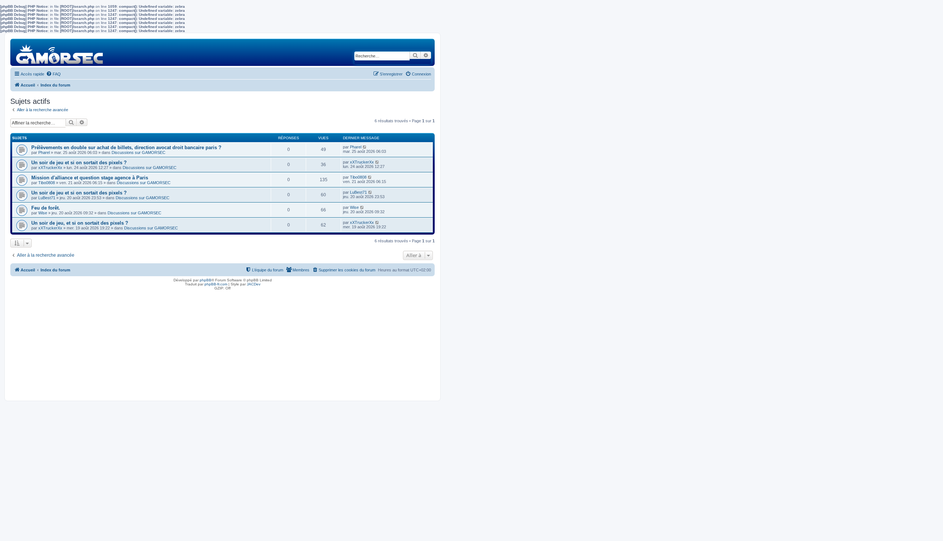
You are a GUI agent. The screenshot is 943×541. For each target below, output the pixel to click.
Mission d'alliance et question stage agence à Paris (89, 177)
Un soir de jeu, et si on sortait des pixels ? (79, 223)
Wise (42, 213)
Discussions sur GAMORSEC (138, 152)
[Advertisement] (222, 343)
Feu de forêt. (45, 208)
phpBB (205, 280)
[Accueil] (60, 52)
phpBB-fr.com (215, 284)
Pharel (44, 152)
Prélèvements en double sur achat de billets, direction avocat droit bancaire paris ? (126, 147)
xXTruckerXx (50, 167)
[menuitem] (53, 74)
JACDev (253, 284)
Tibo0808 (46, 182)
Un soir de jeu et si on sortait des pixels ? (79, 162)
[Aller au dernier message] (364, 147)
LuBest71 (46, 198)
